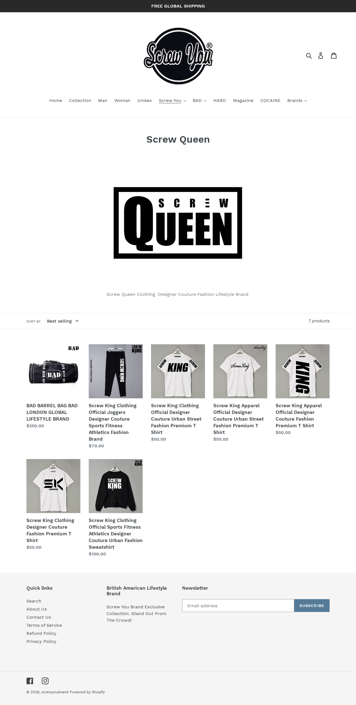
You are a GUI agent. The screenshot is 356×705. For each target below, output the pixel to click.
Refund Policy (41, 633)
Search (33, 601)
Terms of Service (44, 625)
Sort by (33, 321)
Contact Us (38, 617)
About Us (36, 609)
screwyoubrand (54, 692)
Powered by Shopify (87, 692)
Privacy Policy (41, 641)
